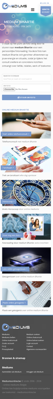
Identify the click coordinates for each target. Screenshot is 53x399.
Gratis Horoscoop (10, 209)
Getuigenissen (8, 276)
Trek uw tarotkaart (10, 175)
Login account (32, 343)
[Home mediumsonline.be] (16, 327)
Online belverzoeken (35, 340)
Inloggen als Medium (34, 372)
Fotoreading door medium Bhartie (18, 243)
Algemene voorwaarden (36, 349)
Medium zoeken (33, 334)
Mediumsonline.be (11, 381)
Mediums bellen (8, 337)
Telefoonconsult (9, 141)
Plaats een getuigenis (12, 310)
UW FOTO (6, 86)
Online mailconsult (9, 340)
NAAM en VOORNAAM (11, 76)
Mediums (6, 334)
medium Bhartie (23, 47)
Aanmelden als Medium (11, 372)
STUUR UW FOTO (27, 97)
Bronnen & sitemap (13, 358)
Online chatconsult (34, 337)
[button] (32, 10)
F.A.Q (4, 346)
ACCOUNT (46, 10)
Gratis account (8, 343)
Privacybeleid (7, 349)
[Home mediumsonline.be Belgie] (14, 6)
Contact (29, 346)
